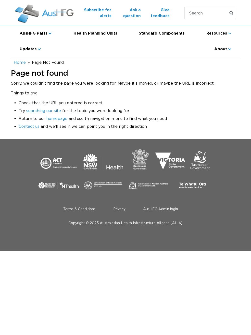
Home (20, 62)
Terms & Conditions (79, 209)
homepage (56, 118)
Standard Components (162, 33)
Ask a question (132, 13)
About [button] (220, 49)
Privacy (119, 209)
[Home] (39, 13)
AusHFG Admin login (160, 209)
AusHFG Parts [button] (33, 33)
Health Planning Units (95, 33)
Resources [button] (216, 33)
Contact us (29, 126)
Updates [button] (28, 49)
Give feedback (160, 13)
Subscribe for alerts (97, 13)
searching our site (43, 110)
